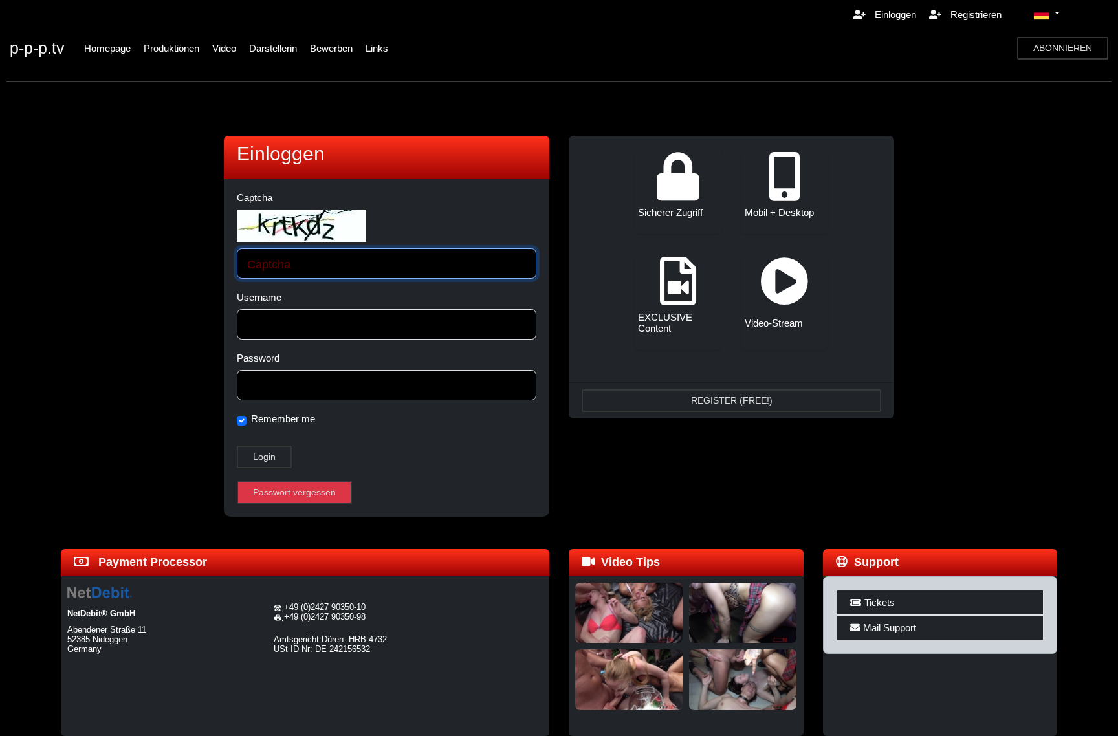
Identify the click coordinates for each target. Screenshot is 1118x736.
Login (264, 456)
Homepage (107, 48)
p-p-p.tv (37, 48)
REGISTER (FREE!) (732, 400)
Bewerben (331, 48)
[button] (1047, 14)
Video (224, 48)
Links (377, 48)
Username (259, 297)
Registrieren (975, 14)
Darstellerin (273, 48)
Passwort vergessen (294, 492)
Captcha (254, 197)
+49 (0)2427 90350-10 (325, 607)
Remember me (283, 418)
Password (258, 357)
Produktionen (171, 48)
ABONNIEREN (1062, 48)
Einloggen (894, 14)
